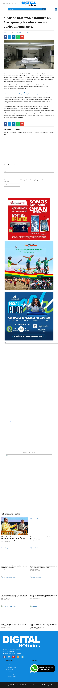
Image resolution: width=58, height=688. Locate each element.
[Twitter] (10, 4)
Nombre (6, 158)
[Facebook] (4, 4)
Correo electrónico (9, 164)
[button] (56, 9)
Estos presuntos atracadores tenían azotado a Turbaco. (43, 537)
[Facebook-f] (4, 657)
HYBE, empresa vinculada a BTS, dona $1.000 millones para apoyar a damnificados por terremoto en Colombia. (43, 625)
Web (5, 171)
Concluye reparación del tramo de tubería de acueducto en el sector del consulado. (43, 596)
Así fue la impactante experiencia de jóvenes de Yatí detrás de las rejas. (14, 625)
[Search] (44, 9)
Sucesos (7, 33)
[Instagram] (7, 4)
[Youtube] (12, 4)
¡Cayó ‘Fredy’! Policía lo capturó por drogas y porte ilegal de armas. (14, 566)
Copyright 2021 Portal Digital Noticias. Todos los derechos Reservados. (29, 685)
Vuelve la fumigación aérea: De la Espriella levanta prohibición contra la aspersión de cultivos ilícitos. (14, 596)
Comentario (7, 138)
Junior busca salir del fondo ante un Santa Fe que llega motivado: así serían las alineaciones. (43, 567)
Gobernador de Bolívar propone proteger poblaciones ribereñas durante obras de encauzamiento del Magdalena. (13, 538)
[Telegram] (15, 4)
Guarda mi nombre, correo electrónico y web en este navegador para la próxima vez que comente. (27, 180)
